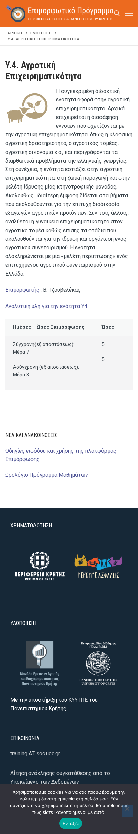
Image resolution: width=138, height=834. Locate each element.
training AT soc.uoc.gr (35, 753)
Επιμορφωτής (22, 290)
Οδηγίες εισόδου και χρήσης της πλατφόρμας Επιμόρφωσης (60, 455)
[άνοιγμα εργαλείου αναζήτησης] (117, 13)
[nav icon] (129, 13)
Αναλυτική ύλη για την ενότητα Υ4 (46, 306)
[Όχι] (127, 811)
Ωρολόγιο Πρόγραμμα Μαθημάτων (46, 475)
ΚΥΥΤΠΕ (78, 700)
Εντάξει (71, 823)
